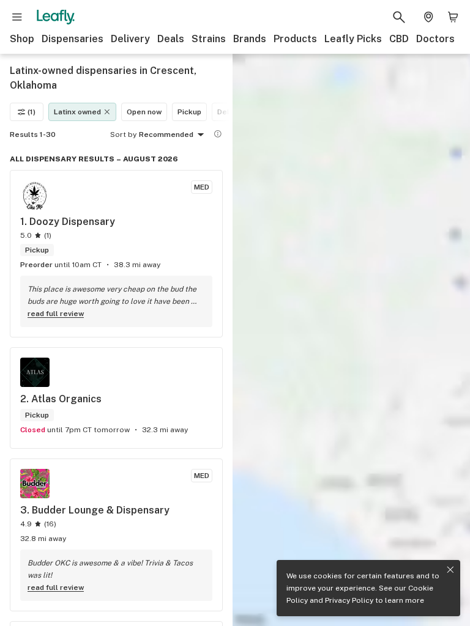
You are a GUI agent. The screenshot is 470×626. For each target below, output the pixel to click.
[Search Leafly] (399, 17)
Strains (209, 39)
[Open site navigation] (17, 17)
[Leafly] (55, 17)
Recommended (166, 134)
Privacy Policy (349, 600)
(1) (31, 112)
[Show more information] (218, 134)
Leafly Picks (353, 39)
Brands (249, 39)
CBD (399, 39)
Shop (22, 39)
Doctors (435, 39)
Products (295, 39)
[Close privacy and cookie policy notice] (450, 570)
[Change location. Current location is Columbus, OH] (428, 17)
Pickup (189, 112)
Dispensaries (72, 39)
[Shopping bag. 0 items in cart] (453, 17)
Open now (144, 112)
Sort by (123, 134)
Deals (170, 39)
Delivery (130, 39)
